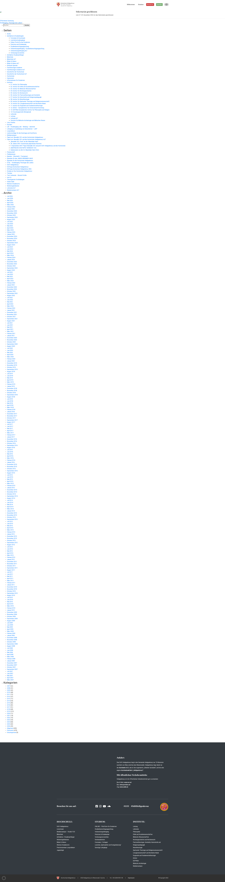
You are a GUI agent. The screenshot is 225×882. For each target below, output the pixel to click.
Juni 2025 (10, 224)
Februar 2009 (11, 633)
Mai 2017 (10, 428)
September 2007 (12, 669)
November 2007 (12, 665)
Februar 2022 (11, 308)
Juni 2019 (10, 376)
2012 (8, 696)
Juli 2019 (10, 373)
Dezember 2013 (12, 513)
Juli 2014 (10, 500)
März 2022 (10, 306)
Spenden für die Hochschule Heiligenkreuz (20, 160)
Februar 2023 (11, 283)
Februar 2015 (11, 485)
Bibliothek (10, 57)
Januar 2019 (11, 386)
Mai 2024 (10, 251)
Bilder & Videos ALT (13, 63)
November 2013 (12, 515)
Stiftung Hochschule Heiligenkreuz (17, 167)
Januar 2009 (11, 635)
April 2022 (10, 304)
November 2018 (12, 390)
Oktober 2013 (11, 517)
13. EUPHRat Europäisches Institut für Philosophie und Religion (30, 110)
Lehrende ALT (11, 188)
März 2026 (10, 205)
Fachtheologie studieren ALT (16, 70)
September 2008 (12, 644)
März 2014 (10, 509)
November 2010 (12, 589)
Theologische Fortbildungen (15, 179)
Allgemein (10, 728)
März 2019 (10, 382)
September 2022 (12, 293)
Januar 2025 (11, 234)
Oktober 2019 (11, 367)
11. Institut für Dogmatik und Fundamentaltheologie (27, 105)
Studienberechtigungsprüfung (20, 46)
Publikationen (11, 154)
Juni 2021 (10, 325)
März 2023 (10, 281)
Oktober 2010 (11, 591)
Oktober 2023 (11, 266)
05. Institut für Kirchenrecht (19, 93)
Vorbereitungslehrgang (102, 832)
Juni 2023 (10, 274)
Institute (9, 82)
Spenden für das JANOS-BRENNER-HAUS (20, 158)
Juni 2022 (10, 300)
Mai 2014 (10, 504)
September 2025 (12, 217)
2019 (8, 711)
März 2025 (10, 230)
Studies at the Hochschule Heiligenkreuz (19, 171)
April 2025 (10, 228)
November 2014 (12, 492)
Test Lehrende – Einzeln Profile (17, 175)
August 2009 (11, 621)
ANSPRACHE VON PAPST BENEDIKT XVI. (24, 148)
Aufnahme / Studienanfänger (66, 837)
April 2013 (10, 528)
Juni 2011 (10, 574)
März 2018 (10, 407)
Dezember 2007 (12, 663)
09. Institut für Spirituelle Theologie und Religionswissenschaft (30, 101)
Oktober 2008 (11, 642)
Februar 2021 (11, 333)
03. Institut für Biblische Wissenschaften (23, 89)
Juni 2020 (10, 350)
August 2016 (11, 447)
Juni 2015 (10, 477)
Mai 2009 (10, 627)
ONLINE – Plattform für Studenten (106, 826)
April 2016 (10, 456)
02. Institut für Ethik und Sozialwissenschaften (25, 86)
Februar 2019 (11, 384)
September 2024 (12, 243)
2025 (8, 724)
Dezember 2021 (12, 312)
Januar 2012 (11, 559)
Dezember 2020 (12, 338)
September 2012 (12, 542)
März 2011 (10, 580)
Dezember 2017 (12, 414)
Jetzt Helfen (11, 122)
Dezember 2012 (12, 536)
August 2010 (11, 595)
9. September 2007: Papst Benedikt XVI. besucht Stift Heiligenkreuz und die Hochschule (38, 146)
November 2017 (12, 416)
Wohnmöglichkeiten (13, 186)
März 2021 (10, 331)
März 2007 (10, 680)
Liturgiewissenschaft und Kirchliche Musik (146, 853)
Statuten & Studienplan (102, 834)
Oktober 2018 (11, 392)
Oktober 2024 (11, 240)
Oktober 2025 (11, 215)
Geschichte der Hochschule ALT (17, 74)
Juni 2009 (10, 625)
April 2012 (10, 553)
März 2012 (10, 555)
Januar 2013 (11, 534)
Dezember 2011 (12, 561)
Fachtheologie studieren (14, 67)
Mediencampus (11, 135)
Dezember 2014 (12, 490)
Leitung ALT (14, 118)
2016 (8, 705)
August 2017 (11, 422)
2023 (8, 720)
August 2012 (11, 545)
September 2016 (12, 445)
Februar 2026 (11, 207)
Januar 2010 (11, 610)
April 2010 (10, 604)
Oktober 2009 (11, 616)
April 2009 (10, 629)
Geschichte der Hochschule (15, 72)
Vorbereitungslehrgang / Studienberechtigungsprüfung (27, 48)
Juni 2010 (10, 599)
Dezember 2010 (12, 587)
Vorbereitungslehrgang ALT (19, 51)
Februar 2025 (11, 232)
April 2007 (10, 678)
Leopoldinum (11, 131)
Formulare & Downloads (18, 38)
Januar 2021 (11, 335)
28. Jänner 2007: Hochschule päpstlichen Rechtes (26, 143)
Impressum (10, 78)
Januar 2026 (11, 209)
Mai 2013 (10, 526)
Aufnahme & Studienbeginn (15, 36)
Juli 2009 (10, 623)
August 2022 (11, 295)
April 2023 (10, 278)
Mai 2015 (10, 479)
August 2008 (11, 646)
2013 (8, 699)
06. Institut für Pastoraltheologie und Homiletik (25, 95)
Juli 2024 (10, 247)
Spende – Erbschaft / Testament (17, 156)
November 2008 (12, 640)
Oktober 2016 (11, 443)
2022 (8, 718)
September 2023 (12, 268)
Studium (141, 4)
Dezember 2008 (12, 637)
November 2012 (12, 538)
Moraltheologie (137, 847)
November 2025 (12, 213)
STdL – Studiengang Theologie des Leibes (20, 162)
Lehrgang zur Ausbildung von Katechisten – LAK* (22, 129)
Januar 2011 (11, 585)
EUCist (135, 858)
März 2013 (10, 530)
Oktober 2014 (11, 494)
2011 (8, 694)
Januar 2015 (11, 488)
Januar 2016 (11, 462)
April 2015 (10, 481)
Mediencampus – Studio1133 (66, 832)
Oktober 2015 (11, 469)
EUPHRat (136, 861)
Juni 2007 (10, 673)
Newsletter (150, 4)
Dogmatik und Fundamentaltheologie (144, 855)
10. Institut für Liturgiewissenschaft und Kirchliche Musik (28, 103)
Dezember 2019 (12, 363)
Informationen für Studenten (16, 80)
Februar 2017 (11, 435)
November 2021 (12, 314)
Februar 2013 (11, 532)
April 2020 (10, 354)
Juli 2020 (10, 348)
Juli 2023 (10, 272)
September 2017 (12, 420)
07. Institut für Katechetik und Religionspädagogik (26, 97)
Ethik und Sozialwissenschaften (142, 834)
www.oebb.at (124, 787)
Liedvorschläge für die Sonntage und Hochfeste (22, 133)
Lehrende (13, 114)
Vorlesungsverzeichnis (17, 53)
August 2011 (11, 570)
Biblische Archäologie (139, 863)
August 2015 (11, 473)
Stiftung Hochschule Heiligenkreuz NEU (19, 169)
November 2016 (12, 441)
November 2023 (12, 264)
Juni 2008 (10, 650)
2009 (8, 690)
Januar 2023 (11, 285)
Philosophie (136, 832)
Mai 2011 (10, 576)
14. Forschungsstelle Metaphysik (21, 112)
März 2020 (10, 357)
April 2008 (10, 654)
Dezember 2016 (12, 439)
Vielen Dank (10, 181)
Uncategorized (11, 732)
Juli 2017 (10, 424)
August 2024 (11, 245)
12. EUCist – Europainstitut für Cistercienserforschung (27, 108)
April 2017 (10, 430)
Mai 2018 (10, 403)
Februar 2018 (11, 409)
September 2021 (12, 319)
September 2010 (12, 593)
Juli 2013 (10, 521)
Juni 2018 (10, 401)
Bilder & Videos (11, 61)
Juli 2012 (10, 547)
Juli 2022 (10, 297)
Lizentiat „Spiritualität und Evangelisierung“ (108, 845)
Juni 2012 (10, 549)
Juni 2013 (10, 523)
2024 (8, 722)
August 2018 (11, 397)
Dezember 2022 (12, 287)
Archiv (9, 34)
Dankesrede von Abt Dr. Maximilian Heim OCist (25, 150)
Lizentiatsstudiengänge (18, 40)
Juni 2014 (10, 502)
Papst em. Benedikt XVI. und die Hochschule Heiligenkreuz (25, 137)
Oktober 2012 (11, 540)
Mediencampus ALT (13, 190)
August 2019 (11, 371)
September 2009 (12, 618)
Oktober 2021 (11, 316)
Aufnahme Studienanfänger (15, 55)
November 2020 (12, 340)
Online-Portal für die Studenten (20, 42)
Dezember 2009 (12, 612)
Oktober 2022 (11, 291)
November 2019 (12, 365)
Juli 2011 (10, 572)
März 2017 (10, 433)
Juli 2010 (10, 597)
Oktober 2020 (11, 342)
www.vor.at (127, 782)
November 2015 (12, 466)
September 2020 (12, 344)
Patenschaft (11, 152)
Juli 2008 (10, 648)
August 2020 (11, 346)
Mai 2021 (10, 327)
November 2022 (12, 289)
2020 (8, 713)
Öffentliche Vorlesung (7, 21)
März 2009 (10, 631)
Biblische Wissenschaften (141, 837)
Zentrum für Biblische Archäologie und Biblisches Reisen (28, 120)
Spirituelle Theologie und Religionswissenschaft (148, 850)
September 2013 (12, 519)
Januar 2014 (11, 511)
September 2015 (12, 471)
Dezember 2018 (12, 388)
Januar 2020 (11, 361)
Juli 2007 (10, 671)
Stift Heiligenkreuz (13, 165)
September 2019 (12, 369)
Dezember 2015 (12, 464)
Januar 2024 (11, 259)
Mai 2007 (10, 675)
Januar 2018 (11, 411)
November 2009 (12, 614)
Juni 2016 (10, 452)
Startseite (10, 730)
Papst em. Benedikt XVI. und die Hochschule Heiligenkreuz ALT (26, 139)
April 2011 (10, 578)
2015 (8, 703)
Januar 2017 (11, 437)
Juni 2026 (10, 198)
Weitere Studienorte (13, 184)
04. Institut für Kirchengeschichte (21, 91)
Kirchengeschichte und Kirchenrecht (144, 839)
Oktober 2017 (11, 418)
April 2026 (10, 202)
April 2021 (10, 329)
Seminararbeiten (100, 839)
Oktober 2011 (11, 566)
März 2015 (10, 483)
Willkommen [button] (131, 4)
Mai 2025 (10, 226)
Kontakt (9, 124)
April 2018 (10, 405)
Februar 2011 (11, 583)
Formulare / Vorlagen (101, 842)
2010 (8, 692)
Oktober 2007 (11, 667)
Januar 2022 (11, 310)
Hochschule (10, 76)
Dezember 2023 (12, 262)
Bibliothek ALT (11, 59)
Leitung (13, 116)
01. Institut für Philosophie (19, 84)
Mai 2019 (10, 378)
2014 (8, 701)
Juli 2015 (10, 475)
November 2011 (12, 564)
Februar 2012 (11, 557)
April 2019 (10, 380)
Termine (9, 173)
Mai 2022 (10, 302)
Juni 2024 (10, 249)
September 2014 (12, 496)
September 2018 (12, 395)
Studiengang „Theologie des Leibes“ (11, 23)
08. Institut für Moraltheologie (20, 99)
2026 (8, 726)
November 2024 (12, 238)
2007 (8, 686)
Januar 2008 (11, 661)
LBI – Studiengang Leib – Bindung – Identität (21, 127)
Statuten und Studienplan (18, 44)
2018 (8, 709)
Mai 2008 (10, 652)
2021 (8, 715)
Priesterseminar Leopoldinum (66, 847)
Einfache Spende (12, 65)
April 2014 (10, 507)
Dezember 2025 (12, 211)
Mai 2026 (10, 200)
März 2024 (10, 255)
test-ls (9, 177)
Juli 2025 (10, 221)
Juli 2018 (10, 399)
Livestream (60, 829)
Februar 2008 (11, 659)
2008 (8, 688)
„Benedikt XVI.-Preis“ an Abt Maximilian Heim (24, 141)
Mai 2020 (10, 352)
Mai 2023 (10, 276)
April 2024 (10, 253)
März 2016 (10, 458)
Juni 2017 (10, 426)
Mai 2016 (10, 454)
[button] (4, 878)
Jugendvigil (60, 850)
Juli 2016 (10, 450)
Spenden (159, 4)
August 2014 (11, 498)
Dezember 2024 (12, 236)
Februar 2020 (11, 359)
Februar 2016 (11, 460)
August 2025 (11, 219)
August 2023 (11, 270)
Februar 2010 (11, 608)
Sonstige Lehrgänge (101, 847)
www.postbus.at (125, 784)
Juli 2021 (10, 323)
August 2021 (11, 321)
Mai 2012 (10, 551)
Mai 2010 (10, 602)
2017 (8, 707)
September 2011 (12, 568)
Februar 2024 (11, 257)
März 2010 (10, 606)
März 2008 (10, 656)
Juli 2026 (10, 196)
